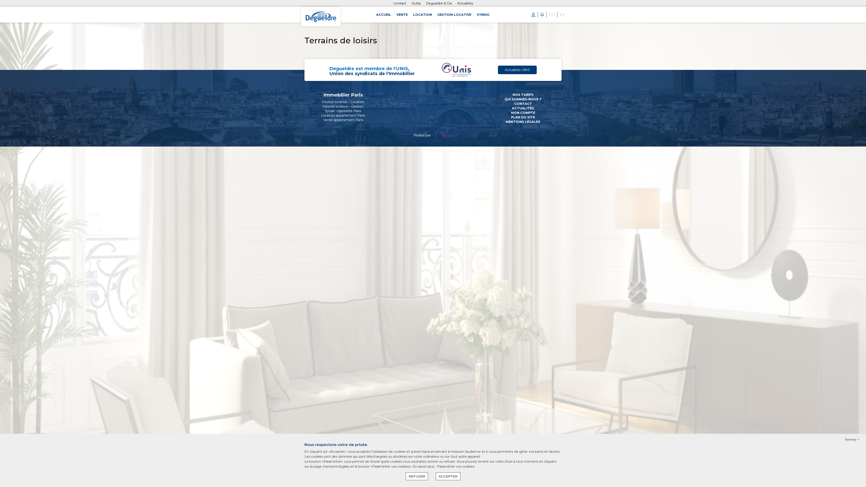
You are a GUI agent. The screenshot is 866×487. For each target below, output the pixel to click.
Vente (402, 15)
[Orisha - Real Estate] (444, 135)
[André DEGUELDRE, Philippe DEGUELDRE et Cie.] (321, 16)
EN (552, 14)
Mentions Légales (523, 122)
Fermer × (852, 440)
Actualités (523, 108)
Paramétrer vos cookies (455, 466)
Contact (399, 3)
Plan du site (523, 117)
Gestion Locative (454, 15)
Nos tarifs (523, 95)
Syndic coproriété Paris (343, 111)
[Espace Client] (533, 14)
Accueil (383, 15)
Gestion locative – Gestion (343, 106)
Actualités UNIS (517, 70)
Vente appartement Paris (343, 120)
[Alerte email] (542, 14)
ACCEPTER (448, 476)
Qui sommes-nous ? (522, 99)
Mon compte (523, 113)
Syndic (483, 15)
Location (422, 15)
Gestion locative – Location (343, 102)
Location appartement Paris (343, 115)
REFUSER (417, 476)
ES (562, 14)
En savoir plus (424, 466)
